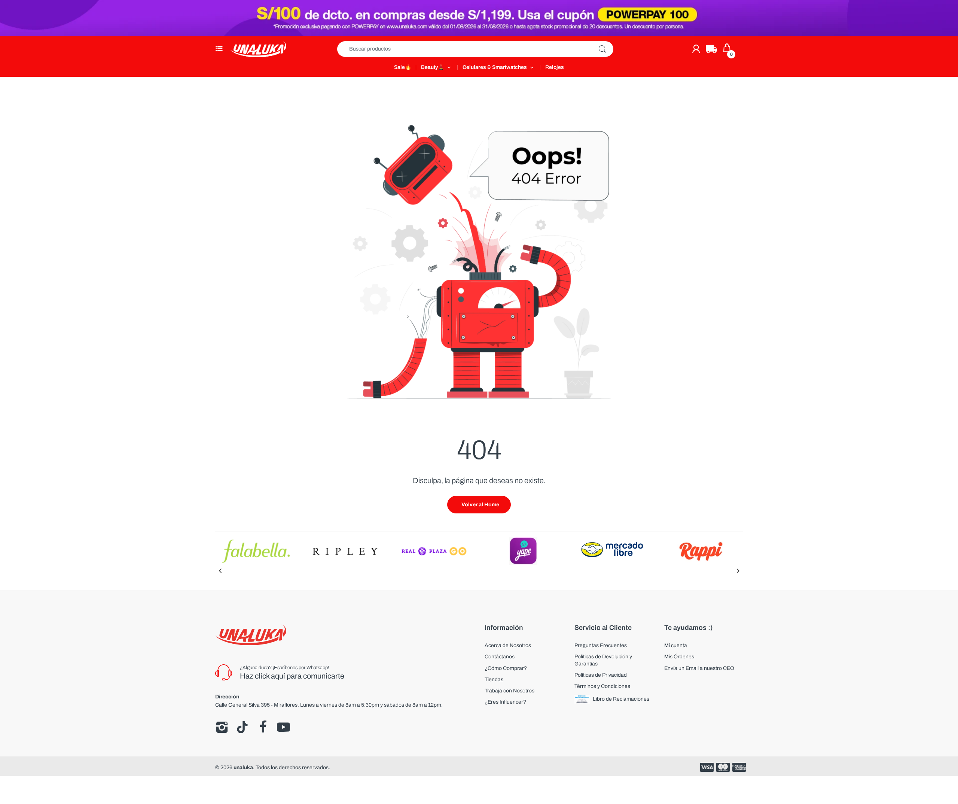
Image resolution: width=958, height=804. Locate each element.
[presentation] (220, 570)
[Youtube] (283, 727)
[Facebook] (262, 727)
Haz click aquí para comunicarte (292, 676)
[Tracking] (711, 49)
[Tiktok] (242, 727)
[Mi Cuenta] (696, 49)
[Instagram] (221, 727)
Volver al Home (480, 504)
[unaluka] (258, 49)
